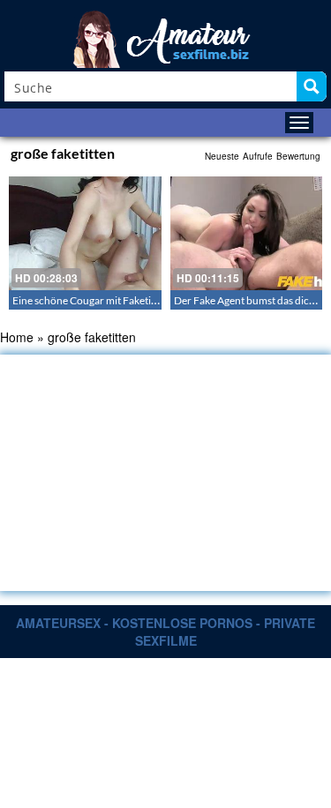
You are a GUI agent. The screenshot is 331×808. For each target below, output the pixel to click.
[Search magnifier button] (312, 86)
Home (17, 337)
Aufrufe (258, 156)
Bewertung (298, 156)
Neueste (222, 156)
